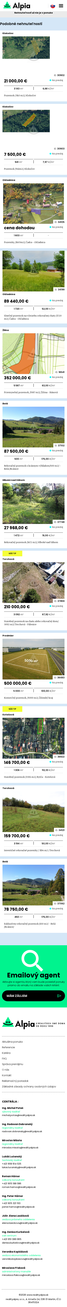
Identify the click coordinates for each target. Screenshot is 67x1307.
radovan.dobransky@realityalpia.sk (22, 1131)
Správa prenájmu (12, 1064)
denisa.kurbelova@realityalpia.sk (20, 1242)
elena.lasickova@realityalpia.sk (20, 1223)
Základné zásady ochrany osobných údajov (29, 1086)
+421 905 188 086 (11, 1183)
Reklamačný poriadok (15, 1081)
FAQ (4, 1058)
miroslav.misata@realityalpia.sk (20, 1147)
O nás (5, 1069)
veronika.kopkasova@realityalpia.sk (22, 1258)
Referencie (8, 1047)
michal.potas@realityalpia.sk (18, 1115)
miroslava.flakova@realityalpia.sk (21, 1275)
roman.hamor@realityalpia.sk (19, 1187)
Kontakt (6, 1075)
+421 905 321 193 (11, 1203)
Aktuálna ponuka (12, 1041)
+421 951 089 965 (11, 1239)
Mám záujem (17, 996)
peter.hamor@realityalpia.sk (18, 1206)
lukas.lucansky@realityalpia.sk (19, 1167)
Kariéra (6, 1053)
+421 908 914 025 (11, 1163)
